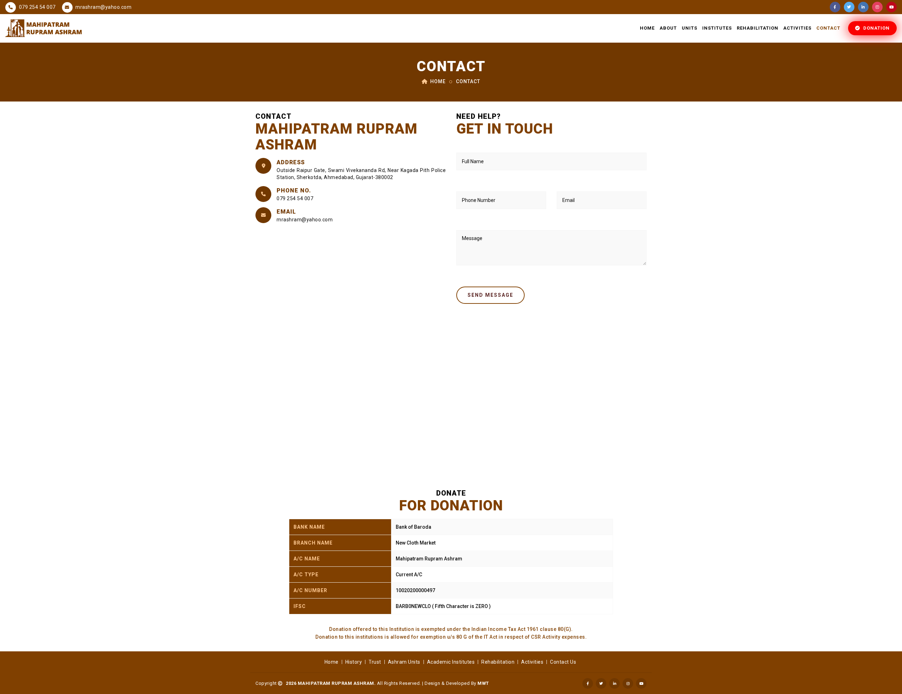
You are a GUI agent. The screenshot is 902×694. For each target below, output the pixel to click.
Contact (828, 28)
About (668, 28)
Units (689, 28)
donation (876, 28)
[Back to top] (888, 680)
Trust (375, 662)
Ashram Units (404, 662)
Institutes (717, 28)
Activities (797, 28)
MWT (483, 683)
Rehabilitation (757, 28)
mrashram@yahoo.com (103, 7)
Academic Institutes (451, 662)
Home (647, 28)
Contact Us (563, 662)
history (353, 662)
